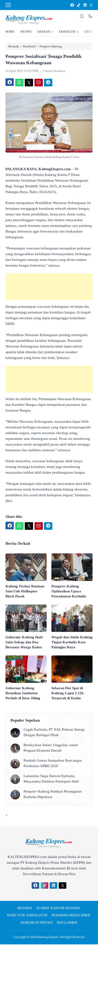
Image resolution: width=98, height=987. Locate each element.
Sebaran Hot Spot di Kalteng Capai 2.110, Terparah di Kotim (67, 693)
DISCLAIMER (67, 922)
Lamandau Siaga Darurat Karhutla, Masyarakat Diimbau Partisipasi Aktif (51, 778)
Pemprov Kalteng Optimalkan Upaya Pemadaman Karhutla (68, 591)
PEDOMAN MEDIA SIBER (71, 915)
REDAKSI (24, 908)
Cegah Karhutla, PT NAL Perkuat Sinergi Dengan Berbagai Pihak (54, 732)
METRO (25, 31)
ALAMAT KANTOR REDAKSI (58, 908)
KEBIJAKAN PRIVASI (37, 922)
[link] (72, 5)
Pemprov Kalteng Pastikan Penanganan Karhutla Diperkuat (53, 794)
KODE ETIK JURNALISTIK (27, 915)
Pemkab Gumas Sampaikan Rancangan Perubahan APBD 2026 (53, 763)
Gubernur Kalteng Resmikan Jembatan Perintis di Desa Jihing (22, 693)
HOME (10, 31)
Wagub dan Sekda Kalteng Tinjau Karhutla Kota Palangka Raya (72, 642)
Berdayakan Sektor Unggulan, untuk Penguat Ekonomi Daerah (51, 747)
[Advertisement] (49, 286)
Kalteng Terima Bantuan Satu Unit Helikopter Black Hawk (24, 591)
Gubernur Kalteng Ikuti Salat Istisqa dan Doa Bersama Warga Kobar (24, 642)
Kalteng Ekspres (48, 937)
